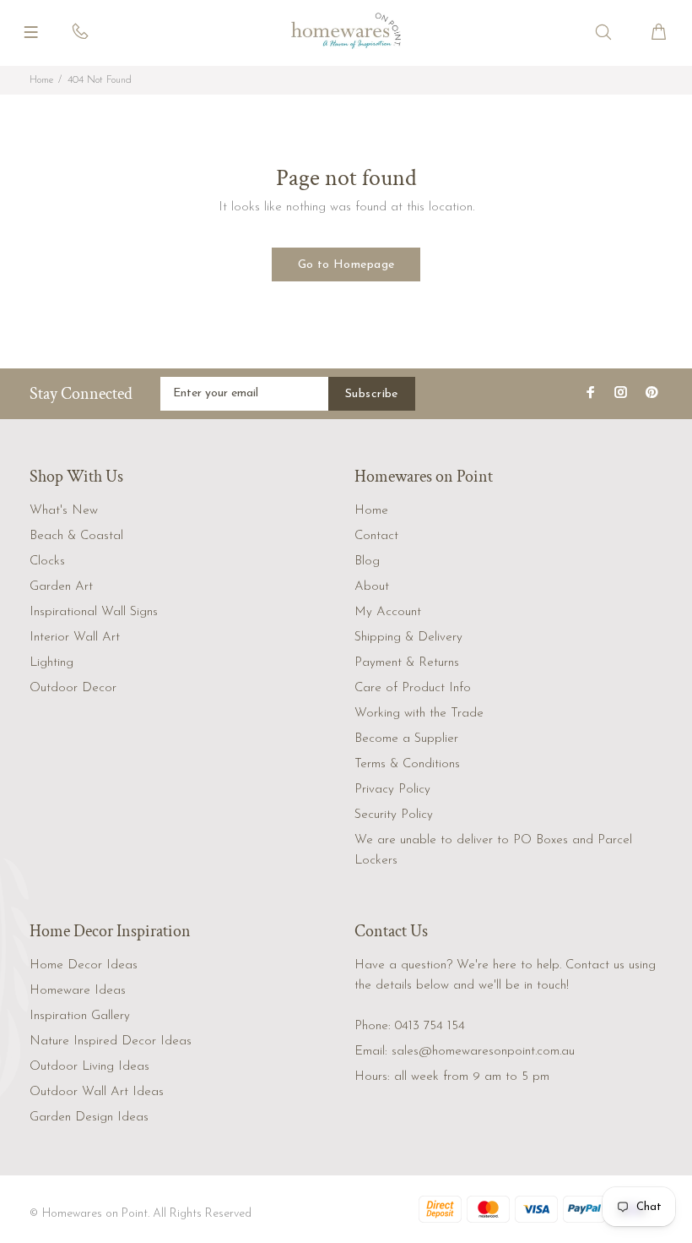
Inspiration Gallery (80, 1016)
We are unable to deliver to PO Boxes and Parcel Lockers (493, 850)
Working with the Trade (419, 713)
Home (41, 80)
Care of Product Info (412, 688)
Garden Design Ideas (89, 1117)
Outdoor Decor (73, 688)
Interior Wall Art (75, 637)
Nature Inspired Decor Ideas (111, 1041)
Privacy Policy (392, 789)
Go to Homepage (346, 265)
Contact (376, 536)
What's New (64, 510)
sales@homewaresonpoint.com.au (483, 1051)
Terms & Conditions (407, 764)
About (371, 587)
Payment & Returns (406, 663)
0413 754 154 (430, 1026)
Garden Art (61, 587)
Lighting (51, 663)
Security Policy (393, 815)
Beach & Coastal (76, 536)
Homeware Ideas (78, 990)
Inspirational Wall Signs (94, 612)
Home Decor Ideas (84, 965)
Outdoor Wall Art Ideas (97, 1092)
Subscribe (371, 394)
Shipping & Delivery (408, 637)
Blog (367, 561)
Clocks (47, 561)
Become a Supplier (406, 739)
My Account (387, 612)
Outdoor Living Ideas (89, 1066)
